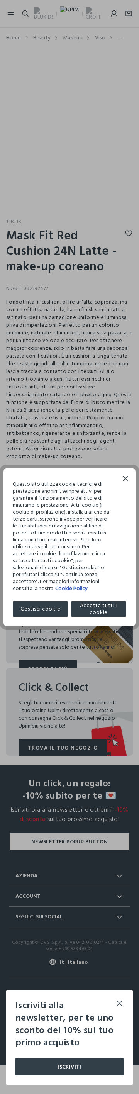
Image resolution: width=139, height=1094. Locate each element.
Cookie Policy (71, 588)
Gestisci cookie (40, 608)
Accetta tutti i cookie (99, 609)
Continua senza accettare (125, 479)
